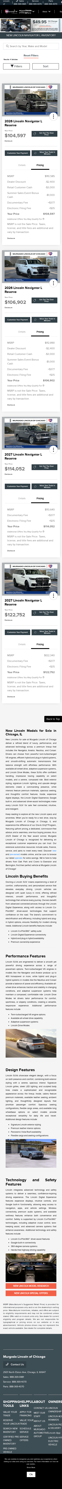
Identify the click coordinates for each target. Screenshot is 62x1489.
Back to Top (53, 719)
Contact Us (17, 1364)
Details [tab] (22, 165)
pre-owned (15, 854)
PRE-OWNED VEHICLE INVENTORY (9, 1452)
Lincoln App (54, 1433)
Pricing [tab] (40, 165)
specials (18, 858)
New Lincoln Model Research (31, 1286)
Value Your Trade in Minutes (47, 153)
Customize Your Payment (17, 153)
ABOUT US (39, 1421)
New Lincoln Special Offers (31, 1293)
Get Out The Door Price (46, 134)
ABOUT (39, 1402)
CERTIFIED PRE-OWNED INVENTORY (11, 1440)
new (54, 850)
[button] (53, 116)
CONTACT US (41, 1408)
